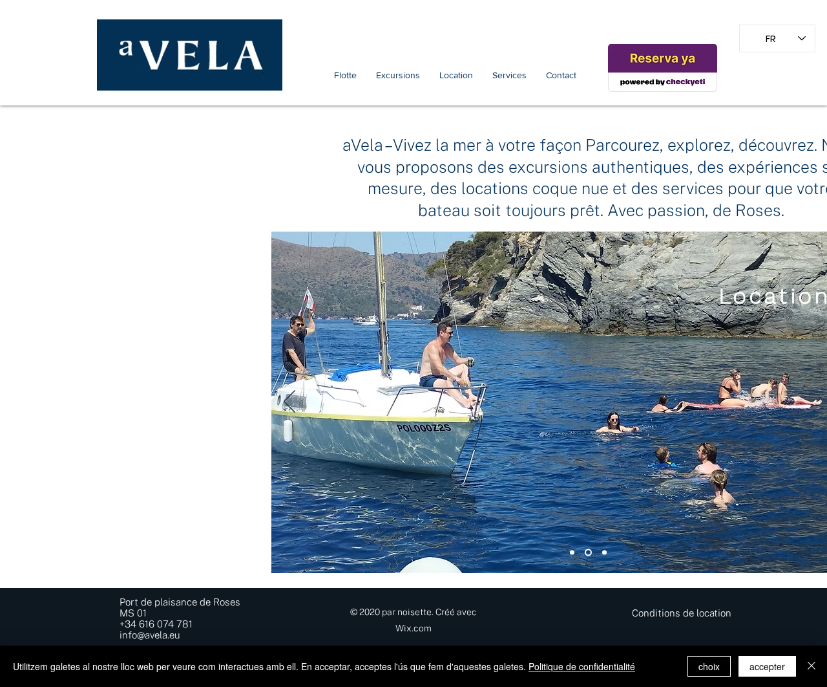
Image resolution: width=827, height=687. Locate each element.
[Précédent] (289, 402)
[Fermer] (811, 666)
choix (709, 666)
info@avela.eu (150, 634)
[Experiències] (588, 552)
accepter (767, 666)
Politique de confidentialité (582, 666)
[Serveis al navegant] (604, 553)
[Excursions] (572, 553)
